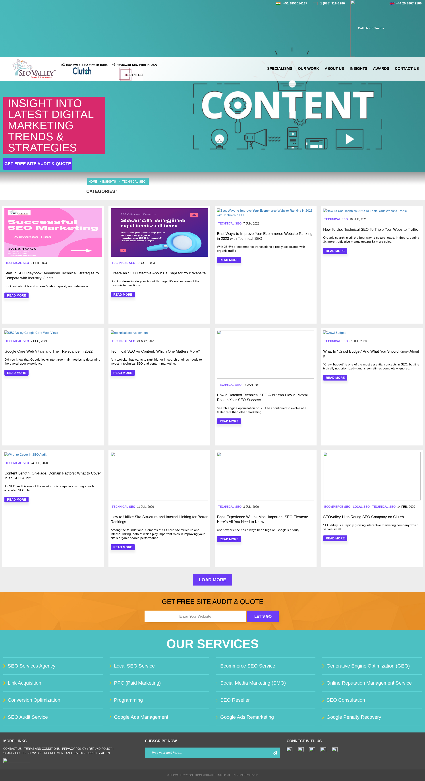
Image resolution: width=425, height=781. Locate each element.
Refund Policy (100, 748)
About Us (334, 68)
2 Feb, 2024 (39, 263)
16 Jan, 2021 (252, 385)
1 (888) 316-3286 (332, 3)
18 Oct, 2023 (146, 263)
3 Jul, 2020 (251, 506)
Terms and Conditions (42, 748)
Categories (100, 191)
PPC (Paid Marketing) (137, 683)
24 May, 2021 (146, 341)
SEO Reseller (235, 700)
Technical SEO (133, 181)
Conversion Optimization (34, 700)
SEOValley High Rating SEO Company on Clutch (363, 517)
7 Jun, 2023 (251, 223)
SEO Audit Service (28, 717)
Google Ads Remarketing (247, 717)
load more (212, 579)
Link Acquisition (24, 683)
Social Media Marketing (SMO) (253, 683)
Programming (128, 700)
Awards (381, 68)
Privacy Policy (74, 748)
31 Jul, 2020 (358, 341)
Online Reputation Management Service (369, 683)
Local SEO (361, 506)
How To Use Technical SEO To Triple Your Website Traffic (370, 229)
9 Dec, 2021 (39, 341)
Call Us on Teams (371, 28)
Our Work (308, 68)
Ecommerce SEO (337, 506)
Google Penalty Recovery (353, 717)
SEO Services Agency (31, 666)
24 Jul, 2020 (39, 463)
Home (93, 181)
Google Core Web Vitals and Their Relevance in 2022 (48, 351)
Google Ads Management (141, 717)
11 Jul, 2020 (145, 506)
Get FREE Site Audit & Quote (37, 163)
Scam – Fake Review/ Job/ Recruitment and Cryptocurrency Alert (56, 753)
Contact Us (407, 68)
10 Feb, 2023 (358, 219)
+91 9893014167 (295, 3)
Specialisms (279, 68)
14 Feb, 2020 (406, 506)
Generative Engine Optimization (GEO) (368, 666)
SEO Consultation (345, 700)
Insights (358, 68)
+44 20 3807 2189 (409, 3)
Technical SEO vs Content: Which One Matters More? (155, 351)
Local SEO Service (134, 666)
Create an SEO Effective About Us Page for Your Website (158, 273)
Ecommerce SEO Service (247, 666)
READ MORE (16, 295)
